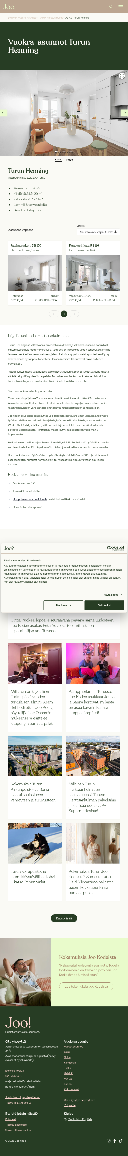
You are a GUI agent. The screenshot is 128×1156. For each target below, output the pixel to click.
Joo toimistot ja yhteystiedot (22, 1097)
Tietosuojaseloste (16, 1124)
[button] (64, 113)
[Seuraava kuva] (124, 113)
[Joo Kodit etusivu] (9, 6)
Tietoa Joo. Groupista (18, 1102)
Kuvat (58, 159)
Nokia (67, 1057)
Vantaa (68, 1078)
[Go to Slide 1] (56, 151)
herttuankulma (55, 17)
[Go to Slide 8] (72, 151)
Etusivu (12, 17)
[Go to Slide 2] (58, 151)
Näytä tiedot (111, 594)
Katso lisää (64, 918)
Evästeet (10, 1119)
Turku (67, 1068)
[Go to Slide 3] (60, 151)
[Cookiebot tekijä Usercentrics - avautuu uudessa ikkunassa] (109, 548)
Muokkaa (61, 605)
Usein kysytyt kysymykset (79, 1100)
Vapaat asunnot (73, 1046)
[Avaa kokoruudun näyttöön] (122, 76)
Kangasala (70, 1062)
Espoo (68, 1084)
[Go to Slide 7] (69, 151)
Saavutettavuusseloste (19, 1130)
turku (41, 17)
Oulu (67, 1052)
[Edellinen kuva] (3, 113)
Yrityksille (70, 1105)
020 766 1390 (13, 1076)
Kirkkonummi (71, 1089)
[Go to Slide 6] (67, 151)
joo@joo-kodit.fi (14, 1070)
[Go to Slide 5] (65, 151)
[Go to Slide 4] (63, 151)
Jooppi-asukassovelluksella (30, 499)
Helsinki (68, 1073)
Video (69, 159)
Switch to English (80, 1119)
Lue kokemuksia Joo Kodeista (86, 986)
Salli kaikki (104, 605)
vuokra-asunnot (27, 17)
